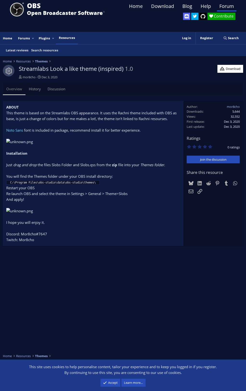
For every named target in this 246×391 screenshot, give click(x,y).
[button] (33, 38)
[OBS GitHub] (203, 16)
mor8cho (29, 77)
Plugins (44, 38)
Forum (226, 6)
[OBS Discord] (186, 16)
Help (206, 6)
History (35, 88)
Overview (14, 88)
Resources (67, 38)
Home (136, 6)
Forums (24, 38)
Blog (187, 6)
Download (162, 6)
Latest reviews (17, 50)
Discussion (56, 88)
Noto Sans (14, 130)
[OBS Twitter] (194, 16)
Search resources (44, 50)
